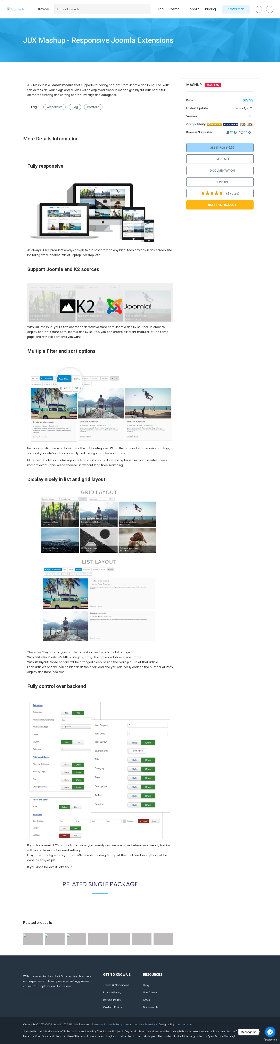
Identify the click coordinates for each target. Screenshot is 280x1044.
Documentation (222, 170)
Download (236, 9)
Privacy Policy (112, 992)
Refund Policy (112, 1000)
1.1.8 (251, 116)
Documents (150, 1007)
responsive (55, 107)
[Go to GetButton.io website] (270, 1039)
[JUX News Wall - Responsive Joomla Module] (24, 936)
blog (75, 107)
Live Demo (222, 159)
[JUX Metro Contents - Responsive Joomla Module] (46, 936)
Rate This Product (221, 205)
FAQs (146, 1000)
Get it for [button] (221, 148)
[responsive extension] (100, 212)
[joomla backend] (100, 770)
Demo (175, 9)
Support (192, 9)
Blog (160, 9)
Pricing (210, 9)
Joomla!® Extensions (145, 1024)
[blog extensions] (100, 565)
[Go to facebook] (270, 1032)
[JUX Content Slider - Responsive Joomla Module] (68, 936)
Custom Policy (112, 1007)
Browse (43, 9)
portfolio (93, 107)
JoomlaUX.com (185, 1024)
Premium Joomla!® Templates (110, 1024)
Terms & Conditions (116, 985)
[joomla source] (100, 303)
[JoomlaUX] (16, 9)
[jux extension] (100, 404)
